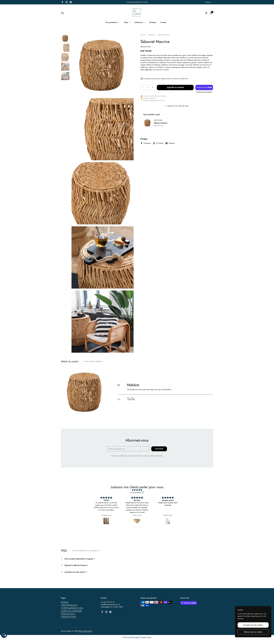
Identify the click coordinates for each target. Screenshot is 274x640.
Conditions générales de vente (72, 608)
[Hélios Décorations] (137, 13)
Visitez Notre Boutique (69, 605)
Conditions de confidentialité (71, 611)
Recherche (64, 602)
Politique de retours (68, 614)
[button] (62, 13)
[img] (137, 490)
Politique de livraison (68, 616)
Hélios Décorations (85, 631)
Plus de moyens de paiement (204, 92)
